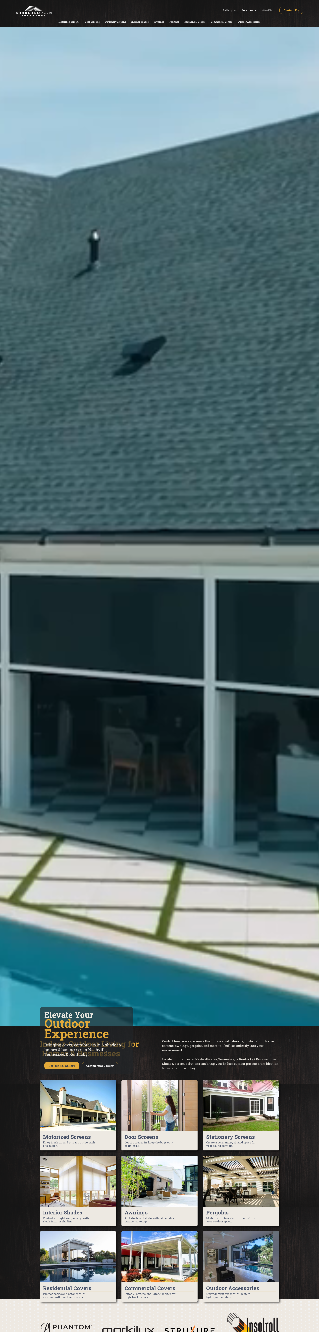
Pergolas (174, 21)
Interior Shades (140, 21)
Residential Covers (195, 21)
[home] (34, 11)
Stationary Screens (115, 21)
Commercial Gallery (100, 1065)
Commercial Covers (221, 21)
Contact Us (291, 10)
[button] (229, 10)
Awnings (159, 21)
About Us (267, 9)
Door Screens (92, 21)
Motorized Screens (69, 21)
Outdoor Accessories (249, 21)
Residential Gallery (62, 1065)
